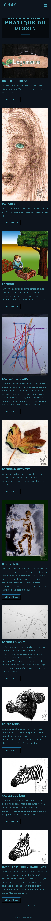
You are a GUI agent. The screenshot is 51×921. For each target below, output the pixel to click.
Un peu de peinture (16, 80)
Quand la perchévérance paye (24, 866)
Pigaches (8, 203)
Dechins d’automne (16, 469)
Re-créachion (12, 724)
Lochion (8, 284)
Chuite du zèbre (13, 795)
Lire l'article (11, 99)
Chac (10, 4)
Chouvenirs (10, 563)
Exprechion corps (15, 378)
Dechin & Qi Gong (13, 642)
